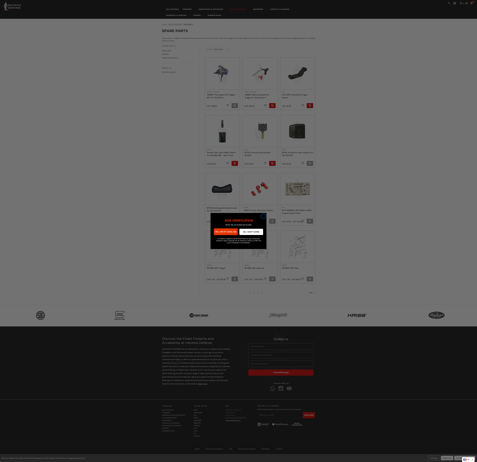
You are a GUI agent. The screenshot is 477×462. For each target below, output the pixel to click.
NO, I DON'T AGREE (251, 232)
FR (468, 460)
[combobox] (468, 459)
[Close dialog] (263, 216)
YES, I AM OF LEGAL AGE (226, 232)
